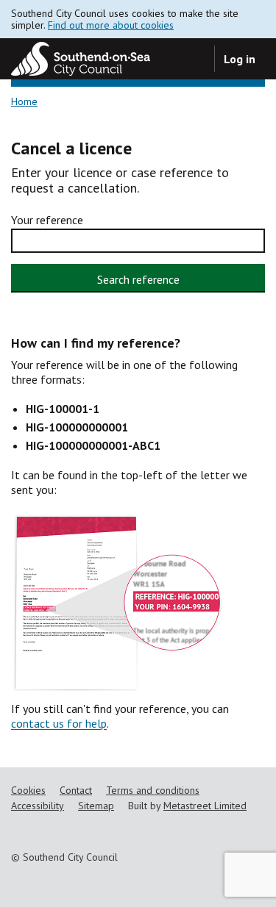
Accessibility (37, 805)
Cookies (28, 790)
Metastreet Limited (205, 805)
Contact (76, 790)
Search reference (138, 279)
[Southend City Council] (80, 59)
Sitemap (96, 805)
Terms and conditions (152, 790)
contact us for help (59, 723)
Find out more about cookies (111, 25)
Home (24, 101)
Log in (239, 58)
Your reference (47, 219)
